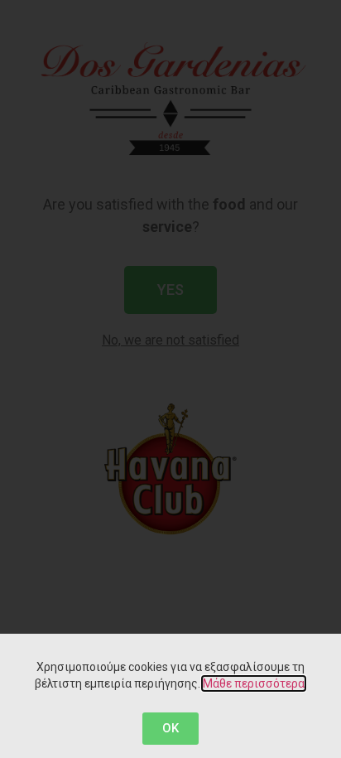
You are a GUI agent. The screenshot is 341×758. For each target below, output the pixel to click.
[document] (170, 379)
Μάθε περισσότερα (254, 683)
